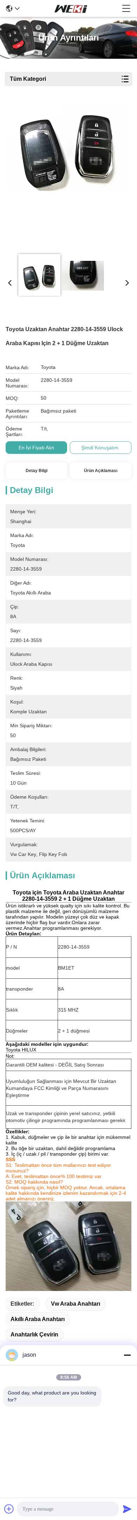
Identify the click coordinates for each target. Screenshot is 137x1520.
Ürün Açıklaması (100, 470)
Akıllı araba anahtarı (38, 1319)
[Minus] (127, 1355)
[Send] (127, 1509)
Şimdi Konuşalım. (100, 447)
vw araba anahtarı (75, 1304)
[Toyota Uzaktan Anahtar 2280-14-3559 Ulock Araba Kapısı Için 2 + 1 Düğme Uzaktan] (67, 176)
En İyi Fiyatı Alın (36, 447)
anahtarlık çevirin (34, 1334)
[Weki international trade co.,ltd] (71, 8)
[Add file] (9, 1509)
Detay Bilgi (36, 470)
